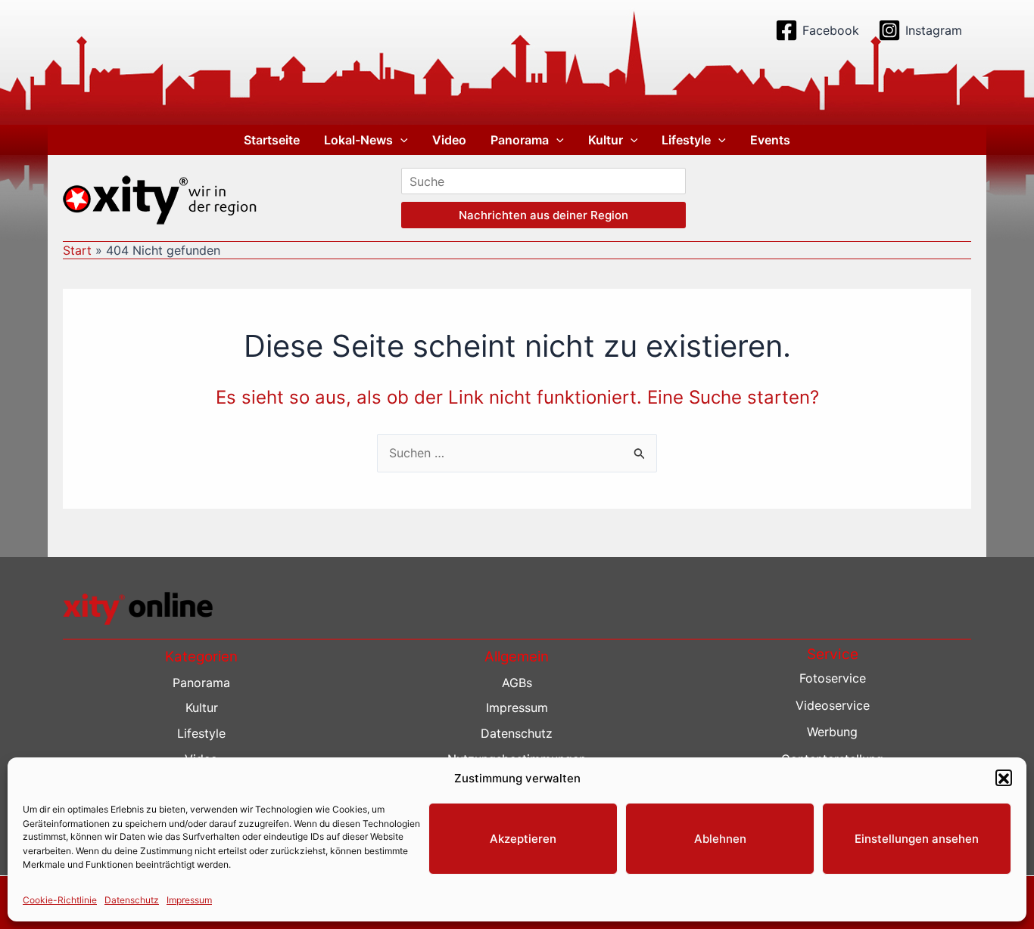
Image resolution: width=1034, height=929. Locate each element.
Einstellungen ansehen (917, 838)
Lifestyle (686, 139)
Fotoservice (832, 678)
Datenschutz (131, 900)
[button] (1003, 778)
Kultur (605, 139)
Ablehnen (720, 838)
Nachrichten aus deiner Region (543, 215)
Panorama (520, 139)
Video (449, 139)
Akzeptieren (523, 838)
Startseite (272, 139)
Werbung (832, 731)
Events (770, 139)
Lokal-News (358, 139)
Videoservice (833, 705)
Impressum (189, 900)
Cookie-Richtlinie (60, 900)
